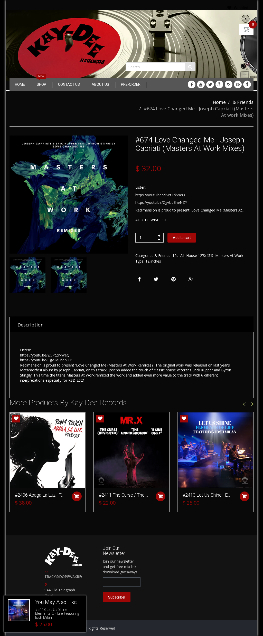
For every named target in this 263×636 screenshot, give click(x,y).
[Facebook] (191, 84)
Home (219, 102)
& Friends (242, 102)
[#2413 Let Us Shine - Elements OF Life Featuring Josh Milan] (19, 610)
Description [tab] (30, 325)
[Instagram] (228, 84)
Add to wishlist (151, 219)
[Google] (219, 84)
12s (175, 255)
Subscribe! (116, 597)
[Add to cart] (77, 496)
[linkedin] (201, 84)
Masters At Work (229, 255)
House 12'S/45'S (199, 255)
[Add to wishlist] (16, 418)
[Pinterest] (238, 84)
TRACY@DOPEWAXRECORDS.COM (73, 576)
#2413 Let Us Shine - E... (206, 495)
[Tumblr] (247, 84)
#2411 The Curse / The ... (123, 495)
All (182, 255)
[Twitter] (210, 84)
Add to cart (182, 238)
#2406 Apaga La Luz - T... (39, 495)
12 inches (153, 261)
